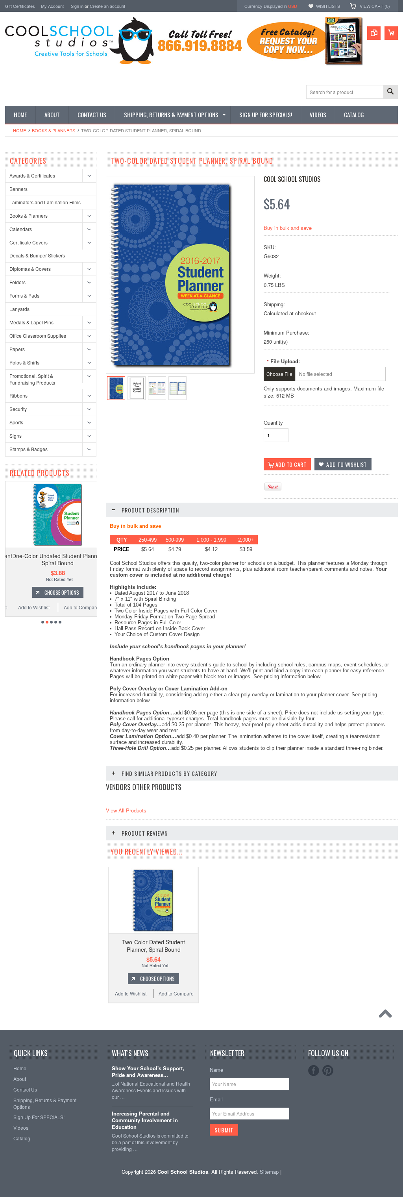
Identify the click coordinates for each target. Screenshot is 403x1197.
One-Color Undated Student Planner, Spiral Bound (52, 559)
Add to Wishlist (28, 607)
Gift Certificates (20, 6)
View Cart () (375, 6)
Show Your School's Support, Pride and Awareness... (148, 1072)
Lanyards (19, 308)
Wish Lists (328, 6)
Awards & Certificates (32, 175)
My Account (52, 6)
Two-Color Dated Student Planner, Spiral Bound (153, 945)
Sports (16, 422)
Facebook (313, 1070)
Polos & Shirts (24, 362)
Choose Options (56, 592)
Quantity (273, 422)
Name (216, 1069)
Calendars (20, 229)
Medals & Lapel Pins (31, 322)
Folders (17, 282)
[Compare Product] (374, 33)
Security (18, 408)
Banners (18, 188)
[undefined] (171, 371)
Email (216, 1099)
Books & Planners (53, 130)
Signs (15, 435)
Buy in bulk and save (288, 227)
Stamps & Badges (28, 449)
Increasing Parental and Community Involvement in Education (145, 1120)
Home (19, 130)
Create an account (107, 6)
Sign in (77, 6)
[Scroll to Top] (387, 1015)
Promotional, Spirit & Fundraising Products (32, 379)
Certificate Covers (28, 242)
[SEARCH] (390, 92)
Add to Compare (76, 607)
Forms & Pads (24, 295)
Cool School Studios (292, 179)
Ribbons (18, 395)
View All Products (126, 810)
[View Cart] (391, 33)
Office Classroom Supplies (37, 335)
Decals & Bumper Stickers (37, 255)
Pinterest (327, 1070)
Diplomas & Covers (30, 268)
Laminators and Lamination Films (45, 202)
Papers (17, 349)
